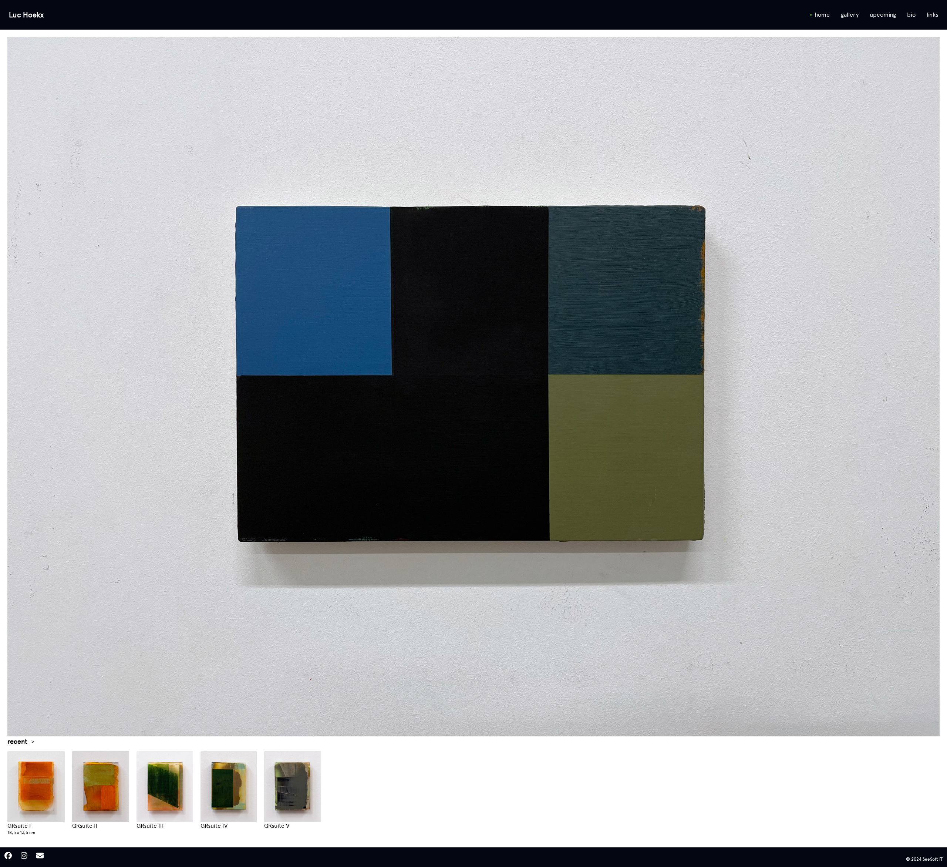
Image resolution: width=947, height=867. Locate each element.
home (822, 14)
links (932, 14)
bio (911, 14)
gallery (850, 14)
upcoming (883, 14)
